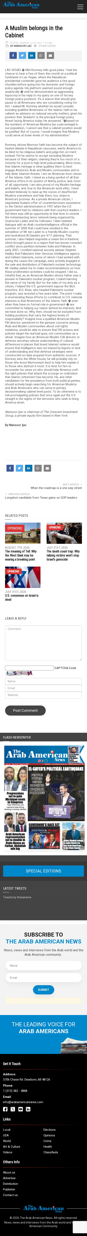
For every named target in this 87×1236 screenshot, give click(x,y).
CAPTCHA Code (65, 668)
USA (6, 1135)
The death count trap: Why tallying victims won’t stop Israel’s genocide (63, 555)
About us (9, 1172)
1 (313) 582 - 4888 (15, 1091)
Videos (7, 1152)
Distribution (10, 1184)
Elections (50, 1130)
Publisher (9, 1189)
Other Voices (47, 46)
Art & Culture (11, 1146)
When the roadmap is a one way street (56, 488)
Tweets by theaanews (17, 897)
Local (6, 1130)
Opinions (55, 527)
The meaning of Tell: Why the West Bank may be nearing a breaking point (21, 555)
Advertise (9, 1178)
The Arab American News (36, 1217)
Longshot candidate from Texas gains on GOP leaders (41, 497)
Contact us (10, 1195)
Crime (47, 1141)
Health (48, 1146)
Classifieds (51, 1152)
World (7, 1141)
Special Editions (43, 871)
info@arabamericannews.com (23, 1102)
